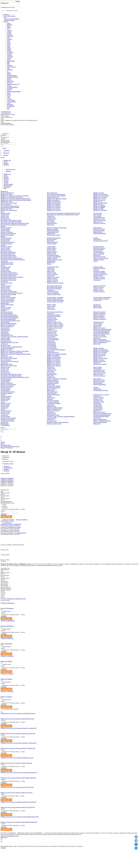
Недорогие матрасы (6, 237)
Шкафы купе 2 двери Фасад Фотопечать (12, 197)
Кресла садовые (97, 325)
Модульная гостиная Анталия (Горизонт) (12, 277)
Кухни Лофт (50, 220)
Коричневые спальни (53, 255)
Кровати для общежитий (100, 342)
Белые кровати (97, 227)
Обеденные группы (52, 335)
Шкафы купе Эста (98, 204)
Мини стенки (50, 271)
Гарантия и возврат (9, 20)
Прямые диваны (51, 304)
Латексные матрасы (52, 242)
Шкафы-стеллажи (98, 275)
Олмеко (9, 85)
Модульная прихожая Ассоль (9, 314)
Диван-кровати (51, 309)
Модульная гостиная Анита (8, 275)
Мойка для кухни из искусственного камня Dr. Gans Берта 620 (18, 748)
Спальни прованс (52, 248)
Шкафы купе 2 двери (6, 194)
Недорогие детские (6, 285)
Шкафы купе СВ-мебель (100, 210)
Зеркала (95, 261)
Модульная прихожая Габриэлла (9, 317)
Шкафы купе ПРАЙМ (99, 206)
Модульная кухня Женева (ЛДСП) (10, 446)
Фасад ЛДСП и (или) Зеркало (9, 203)
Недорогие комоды (98, 246)
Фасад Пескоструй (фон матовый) (10, 207)
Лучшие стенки (5, 269)
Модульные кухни (6, 219)
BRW (8, 26)
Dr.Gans (9, 33)
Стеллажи (96, 269)
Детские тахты (97, 300)
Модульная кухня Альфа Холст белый (11, 220)
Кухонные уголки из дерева (54, 326)
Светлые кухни (97, 213)
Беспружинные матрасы (53, 237)
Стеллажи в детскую (99, 277)
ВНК (8, 64)
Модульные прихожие (7, 313)
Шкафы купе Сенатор (99, 200)
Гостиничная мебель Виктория (101, 330)
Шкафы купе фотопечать (54, 201)
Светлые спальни (52, 251)
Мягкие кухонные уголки (54, 322)
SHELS (9, 48)
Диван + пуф (50, 307)
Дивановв (10, 69)
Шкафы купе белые (98, 192)
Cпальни (6, 180)
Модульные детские (6, 290)
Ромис (9, 94)
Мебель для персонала (7, 326)
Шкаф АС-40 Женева (6, 696)
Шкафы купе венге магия (100, 194)
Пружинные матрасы (6, 243)
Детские (6, 182)
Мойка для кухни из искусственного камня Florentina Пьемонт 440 (19, 822)
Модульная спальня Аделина (8, 256)
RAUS (9, 45)
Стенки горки (51, 269)
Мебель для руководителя (8, 325)
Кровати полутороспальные (8, 233)
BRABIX (9, 24)
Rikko (8, 46)
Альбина (9, 55)
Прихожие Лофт (51, 317)
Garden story (10, 36)
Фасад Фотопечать (6, 204)
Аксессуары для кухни (99, 220)
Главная (3, 442)
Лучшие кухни (5, 216)
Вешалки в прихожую (99, 312)
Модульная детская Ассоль (54, 285)
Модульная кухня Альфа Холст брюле (11, 222)
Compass (9, 30)
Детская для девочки (52, 291)
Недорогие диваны (6, 307)
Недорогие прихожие (6, 312)
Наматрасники (97, 239)
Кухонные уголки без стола (54, 328)
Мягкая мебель (8, 185)
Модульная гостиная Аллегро (9, 272)
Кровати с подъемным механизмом (56, 227)
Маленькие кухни (52, 223)
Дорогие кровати (5, 229)
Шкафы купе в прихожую (54, 210)
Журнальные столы (52, 338)
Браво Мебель (11, 61)
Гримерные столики (98, 259)
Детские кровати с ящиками (54, 298)
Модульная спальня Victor (8, 253)
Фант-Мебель (10, 106)
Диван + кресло (51, 306)
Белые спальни (51, 249)
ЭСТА (9, 107)
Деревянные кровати (52, 232)
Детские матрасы (51, 243)
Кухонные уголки (5, 345)
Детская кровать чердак (7, 301)
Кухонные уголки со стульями (55, 325)
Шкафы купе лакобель (53, 200)
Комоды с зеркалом (98, 253)
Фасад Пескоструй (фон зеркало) (10, 206)
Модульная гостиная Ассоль (8, 278)
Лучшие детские (5, 288)
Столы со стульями (52, 330)
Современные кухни (99, 217)
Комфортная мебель (12, 77)
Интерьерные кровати (53, 230)
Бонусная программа (9, 16)
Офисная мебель (5, 322)
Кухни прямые (97, 216)
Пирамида (10, 88)
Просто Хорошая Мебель (14, 91)
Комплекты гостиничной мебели (102, 329)
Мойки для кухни (98, 222)
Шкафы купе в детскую (53, 208)
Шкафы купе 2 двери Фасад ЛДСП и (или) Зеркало (15, 195)
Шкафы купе (7, 160)
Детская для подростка (99, 285)
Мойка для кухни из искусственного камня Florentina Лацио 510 (18, 777)
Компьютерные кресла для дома (9, 342)
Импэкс (9, 74)
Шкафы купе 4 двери (6, 208)
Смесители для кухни (99, 223)
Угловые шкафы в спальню (54, 259)
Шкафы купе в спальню (53, 206)
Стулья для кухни (52, 333)
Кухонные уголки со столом (54, 323)
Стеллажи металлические (100, 274)
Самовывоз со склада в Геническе (10, 530)
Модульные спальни (6, 251)
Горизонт (9, 65)
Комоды (49, 264)
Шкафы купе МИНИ (99, 207)
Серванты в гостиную (53, 277)
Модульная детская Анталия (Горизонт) (11, 293)
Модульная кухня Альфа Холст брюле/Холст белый (15, 223)
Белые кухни (50, 224)
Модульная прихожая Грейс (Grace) (10, 320)
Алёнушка (10, 56)
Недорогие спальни (6, 246)
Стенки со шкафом (52, 274)
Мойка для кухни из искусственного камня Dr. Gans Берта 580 (18, 733)
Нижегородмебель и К (13, 84)
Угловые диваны (5, 309)
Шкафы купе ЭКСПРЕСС (100, 203)
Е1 (8, 71)
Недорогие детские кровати (8, 297)
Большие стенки (51, 272)
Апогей (9, 58)
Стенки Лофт (50, 268)
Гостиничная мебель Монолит (101, 333)
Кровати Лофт (51, 233)
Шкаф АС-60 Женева (6, 661)
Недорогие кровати (6, 227)
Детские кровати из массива (101, 298)
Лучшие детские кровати (7, 300)
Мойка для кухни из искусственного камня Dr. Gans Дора (16, 792)
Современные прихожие (53, 314)
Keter (8, 37)
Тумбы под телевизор (99, 268)
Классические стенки (6, 283)
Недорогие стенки (6, 267)
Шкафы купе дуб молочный (101, 195)
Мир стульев (10, 81)
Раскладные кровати (99, 230)
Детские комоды (97, 251)
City (8, 29)
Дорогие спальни (5, 248)
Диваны (3, 306)
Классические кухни (99, 219)
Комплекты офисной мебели (8, 323)
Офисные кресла (5, 329)
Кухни (5, 161)
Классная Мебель (12, 75)
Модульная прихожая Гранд (8, 319)
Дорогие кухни (5, 214)
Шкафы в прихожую (99, 316)
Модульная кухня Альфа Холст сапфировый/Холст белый (63, 214)
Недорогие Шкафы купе (7, 192)
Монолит (9, 82)
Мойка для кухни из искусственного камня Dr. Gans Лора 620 (18, 807)
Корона (9, 78)
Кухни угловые (97, 214)
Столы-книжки (51, 336)
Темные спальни (51, 253)
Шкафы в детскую (98, 290)
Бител (8, 59)
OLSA (9, 42)
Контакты (6, 14)
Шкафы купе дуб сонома (100, 197)
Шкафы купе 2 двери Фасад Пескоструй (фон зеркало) (15, 198)
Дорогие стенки (5, 268)
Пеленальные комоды (99, 248)
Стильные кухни (51, 219)
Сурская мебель (11, 101)
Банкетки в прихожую (99, 313)
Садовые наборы (51, 346)
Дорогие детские (5, 287)
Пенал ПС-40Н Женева (7, 608)
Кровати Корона (97, 232)
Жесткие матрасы (52, 239)
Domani (9, 32)
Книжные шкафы (98, 267)
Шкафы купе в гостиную (54, 207)
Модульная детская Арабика (8, 294)
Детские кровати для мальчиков (102, 297)
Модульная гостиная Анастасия (9, 274)
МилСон (9, 80)
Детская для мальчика (53, 293)
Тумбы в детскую (98, 288)
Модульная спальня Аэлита (8, 255)
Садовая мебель (51, 342)
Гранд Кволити (11, 66)
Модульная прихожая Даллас (55, 312)
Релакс (9, 93)
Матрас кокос (50, 240)
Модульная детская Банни (54, 288)
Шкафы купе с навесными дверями (56, 198)
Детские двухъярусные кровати (55, 300)
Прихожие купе (51, 320)
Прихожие (7, 187)
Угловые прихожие (52, 319)
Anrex (8, 23)
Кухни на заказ (5, 217)
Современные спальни (7, 262)
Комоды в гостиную (52, 280)
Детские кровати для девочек (55, 301)
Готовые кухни (51, 217)
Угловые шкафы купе (53, 197)
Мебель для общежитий (99, 339)
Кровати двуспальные (7, 232)
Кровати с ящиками (52, 229)
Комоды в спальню (98, 249)
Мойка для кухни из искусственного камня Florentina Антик (17, 718)
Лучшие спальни (5, 249)
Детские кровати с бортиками (55, 297)
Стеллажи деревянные (99, 272)
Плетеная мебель (51, 345)
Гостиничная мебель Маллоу (101, 332)
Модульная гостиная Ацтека (8, 280)
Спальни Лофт (51, 246)
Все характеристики (6, 501)
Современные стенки (53, 267)
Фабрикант (10, 104)
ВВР (8, 62)
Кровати (6, 163)
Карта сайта (4, 837)
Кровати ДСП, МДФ (99, 229)
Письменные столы (6, 341)
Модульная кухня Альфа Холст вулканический (13, 224)
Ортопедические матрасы (8, 242)
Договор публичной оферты (11, 19)
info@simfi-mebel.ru (6, 123)
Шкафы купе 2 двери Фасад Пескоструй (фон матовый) (16, 200)
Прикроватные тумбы (99, 256)
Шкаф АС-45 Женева (6, 679)
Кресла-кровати (97, 307)
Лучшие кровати (5, 230)
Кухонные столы (51, 332)
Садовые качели (51, 343)
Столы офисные (5, 328)
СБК (8, 97)
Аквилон (9, 53)
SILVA (9, 49)
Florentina (9, 34)
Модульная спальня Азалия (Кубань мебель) (13, 259)
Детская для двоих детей (53, 294)
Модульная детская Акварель (9, 291)
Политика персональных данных (10, 836)
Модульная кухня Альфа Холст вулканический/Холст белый (63, 213)
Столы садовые (97, 323)
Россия (9, 95)
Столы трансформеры (53, 339)
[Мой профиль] (2, 434)
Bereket (9, 27)
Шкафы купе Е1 (97, 201)
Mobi (8, 40)
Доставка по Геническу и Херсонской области (13, 533)
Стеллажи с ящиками (99, 278)
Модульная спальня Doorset (8, 252)
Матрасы (6, 164)
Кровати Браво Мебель (99, 233)
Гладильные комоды (98, 252)
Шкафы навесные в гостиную (55, 283)
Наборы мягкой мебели (7, 304)
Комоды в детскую (98, 287)
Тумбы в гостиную (52, 278)
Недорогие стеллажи (99, 271)
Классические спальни (7, 264)
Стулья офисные (5, 330)
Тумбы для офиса (5, 339)
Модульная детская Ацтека (54, 287)
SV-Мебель (10, 52)
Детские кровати (8, 184)
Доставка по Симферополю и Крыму (11, 527)
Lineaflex (9, 39)
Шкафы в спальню (52, 258)
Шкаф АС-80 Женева (6, 643)
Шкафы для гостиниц (99, 335)
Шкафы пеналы (51, 261)
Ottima (9, 43)
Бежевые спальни (52, 252)
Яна (8, 109)
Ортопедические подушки (100, 240)
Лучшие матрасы (5, 240)
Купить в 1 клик (6, 516)
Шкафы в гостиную (52, 281)
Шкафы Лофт (50, 262)
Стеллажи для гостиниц (100, 336)
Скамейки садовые (98, 322)
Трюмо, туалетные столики (100, 258)
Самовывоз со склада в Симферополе (11, 524)
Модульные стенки (6, 271)
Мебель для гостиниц (99, 328)
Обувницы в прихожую (99, 319)
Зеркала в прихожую (99, 317)
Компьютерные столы (7, 335)
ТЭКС (9, 103)
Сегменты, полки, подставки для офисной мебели (14, 336)
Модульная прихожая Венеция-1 (9, 316)
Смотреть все (50, 216)
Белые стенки (50, 275)
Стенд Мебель (11, 100)
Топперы (95, 237)
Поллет (9, 90)
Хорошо (3, 847)
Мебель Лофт (97, 343)
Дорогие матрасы (5, 239)
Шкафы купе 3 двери (6, 201)
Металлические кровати (53, 235)
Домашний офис (5, 333)
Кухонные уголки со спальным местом (11, 346)
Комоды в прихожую (99, 314)
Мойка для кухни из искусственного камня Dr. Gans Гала (16, 763)
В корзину (3, 514)
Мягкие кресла (97, 306)
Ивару (9, 72)
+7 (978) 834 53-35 (6, 113)
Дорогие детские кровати (8, 298)
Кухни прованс (51, 222)
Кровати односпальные (7, 235)
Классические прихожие (53, 316)
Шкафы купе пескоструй (54, 203)
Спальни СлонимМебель (54, 256)
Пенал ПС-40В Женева (7, 626)
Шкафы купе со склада (99, 198)
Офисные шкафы (5, 338)
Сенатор (9, 98)
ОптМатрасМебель (12, 87)
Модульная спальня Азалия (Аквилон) (11, 258)
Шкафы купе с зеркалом (53, 204)
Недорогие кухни (5, 213)
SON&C (9, 50)
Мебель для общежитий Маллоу (102, 341)
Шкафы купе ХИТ (98, 208)
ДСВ (8, 68)
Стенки (6, 181)
